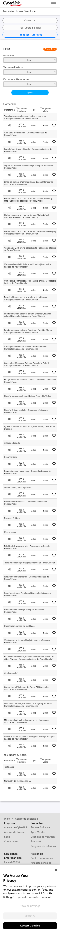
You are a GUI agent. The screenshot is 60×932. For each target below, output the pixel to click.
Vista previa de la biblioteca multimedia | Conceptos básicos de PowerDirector (27, 265)
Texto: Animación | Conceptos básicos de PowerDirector (29, 562)
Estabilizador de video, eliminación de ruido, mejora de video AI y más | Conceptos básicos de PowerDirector (29, 657)
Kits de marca (10, 532)
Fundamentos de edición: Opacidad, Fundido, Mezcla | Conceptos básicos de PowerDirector (29, 331)
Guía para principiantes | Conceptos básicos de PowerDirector (25, 133)
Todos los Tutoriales (30, 34)
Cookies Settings (30, 906)
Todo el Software (40, 827)
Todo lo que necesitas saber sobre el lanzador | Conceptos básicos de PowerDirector (25, 117)
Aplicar (30, 92)
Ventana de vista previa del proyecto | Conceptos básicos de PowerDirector (30, 248)
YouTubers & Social (30, 27)
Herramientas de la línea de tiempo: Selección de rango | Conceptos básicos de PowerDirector (30, 232)
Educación (36, 841)
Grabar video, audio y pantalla (18, 487)
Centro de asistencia (42, 858)
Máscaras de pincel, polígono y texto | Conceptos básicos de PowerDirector (26, 721)
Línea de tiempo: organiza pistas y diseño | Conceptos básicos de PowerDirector (28, 183)
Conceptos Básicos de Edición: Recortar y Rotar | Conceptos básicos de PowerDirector (26, 364)
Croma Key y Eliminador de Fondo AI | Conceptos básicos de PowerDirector (26, 688)
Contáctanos (11, 841)
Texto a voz (9, 766)
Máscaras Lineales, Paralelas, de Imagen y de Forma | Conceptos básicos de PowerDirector (28, 704)
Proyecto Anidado (12, 518)
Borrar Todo (50, 49)
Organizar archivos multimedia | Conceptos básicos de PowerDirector (29, 166)
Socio (7, 836)
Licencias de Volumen (43, 836)
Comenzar (30, 20)
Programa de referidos (43, 846)
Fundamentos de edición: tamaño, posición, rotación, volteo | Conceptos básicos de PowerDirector (28, 314)
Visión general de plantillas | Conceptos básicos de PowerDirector (27, 641)
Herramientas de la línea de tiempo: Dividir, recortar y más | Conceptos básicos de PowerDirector (28, 199)
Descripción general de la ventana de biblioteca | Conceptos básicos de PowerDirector (26, 298)
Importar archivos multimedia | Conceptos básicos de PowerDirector (28, 150)
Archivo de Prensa (14, 832)
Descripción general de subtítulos (19, 625)
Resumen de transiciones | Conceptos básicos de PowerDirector (26, 577)
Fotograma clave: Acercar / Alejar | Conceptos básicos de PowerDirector (30, 380)
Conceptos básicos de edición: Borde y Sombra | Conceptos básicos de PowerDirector (26, 347)
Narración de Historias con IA (17, 780)
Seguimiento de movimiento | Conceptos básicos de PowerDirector (27, 472)
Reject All (30, 915)
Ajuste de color (11, 672)
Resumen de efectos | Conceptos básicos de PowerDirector (24, 610)
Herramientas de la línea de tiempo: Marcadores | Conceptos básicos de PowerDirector (26, 216)
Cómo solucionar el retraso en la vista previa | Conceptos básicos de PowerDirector (30, 281)
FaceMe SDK (12, 862)
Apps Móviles (38, 832)
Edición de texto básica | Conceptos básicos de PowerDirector (25, 502)
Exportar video (10, 456)
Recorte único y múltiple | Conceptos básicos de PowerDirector (26, 411)
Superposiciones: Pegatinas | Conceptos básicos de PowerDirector (27, 594)
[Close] (56, 870)
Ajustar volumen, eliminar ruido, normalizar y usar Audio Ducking (29, 427)
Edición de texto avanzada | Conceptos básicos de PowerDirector (27, 547)
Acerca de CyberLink (16, 827)
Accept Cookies (30, 925)
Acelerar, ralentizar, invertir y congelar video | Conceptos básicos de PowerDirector (29, 737)
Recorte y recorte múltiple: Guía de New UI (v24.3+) (27, 395)
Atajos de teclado (12, 442)
